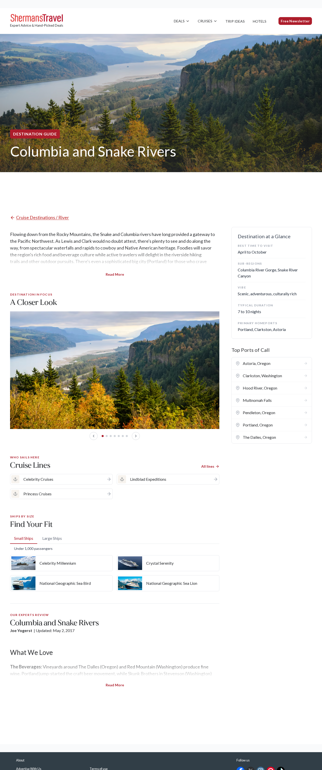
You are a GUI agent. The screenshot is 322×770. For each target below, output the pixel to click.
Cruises (205, 21)
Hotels (259, 21)
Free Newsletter (295, 21)
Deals (179, 21)
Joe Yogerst (21, 630)
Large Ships (52, 538)
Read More (115, 274)
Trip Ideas (235, 21)
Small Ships (23, 538)
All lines (207, 466)
